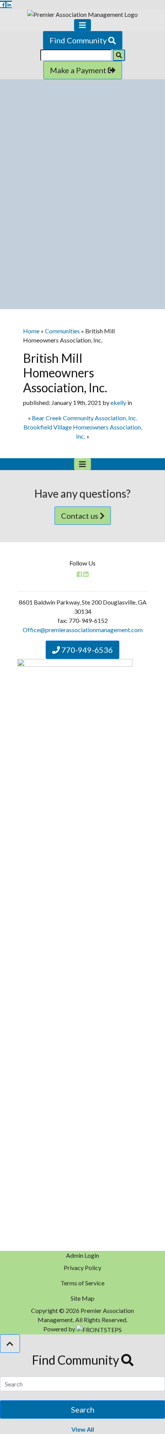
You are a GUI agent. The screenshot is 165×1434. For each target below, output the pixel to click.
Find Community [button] (79, 40)
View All (82, 1429)
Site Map (82, 1298)
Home (31, 330)
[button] (10, 1343)
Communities (62, 330)
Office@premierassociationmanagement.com (83, 629)
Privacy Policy (82, 1267)
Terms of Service (82, 1283)
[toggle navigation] (82, 25)
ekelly (118, 402)
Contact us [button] (80, 515)
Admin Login (82, 1255)
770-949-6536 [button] (86, 649)
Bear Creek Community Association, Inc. (84, 417)
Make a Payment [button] (79, 70)
